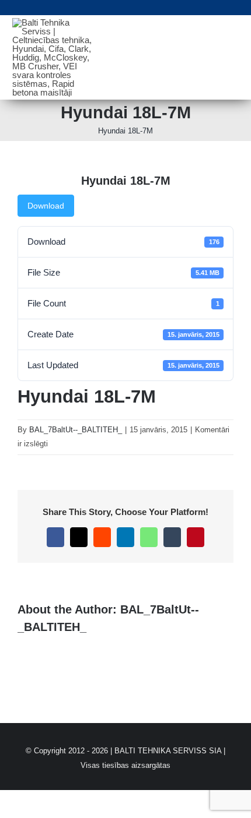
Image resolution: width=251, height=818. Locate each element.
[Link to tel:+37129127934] (54, 7)
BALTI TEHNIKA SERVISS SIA (167, 750)
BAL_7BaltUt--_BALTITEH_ (75, 429)
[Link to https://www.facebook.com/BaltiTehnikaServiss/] (235, 7)
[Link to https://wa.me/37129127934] (190, 7)
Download (45, 205)
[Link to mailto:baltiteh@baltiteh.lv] (145, 7)
